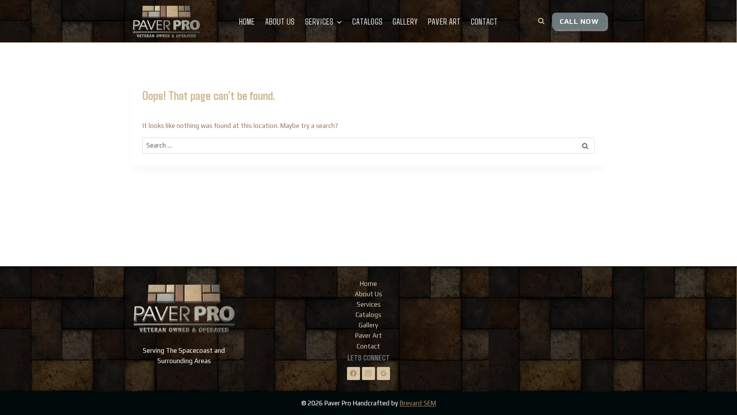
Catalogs (367, 21)
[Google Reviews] (383, 373)
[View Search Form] (541, 21)
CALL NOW (579, 21)
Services (368, 304)
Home (247, 21)
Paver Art (444, 21)
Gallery (405, 21)
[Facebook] (353, 373)
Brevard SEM (418, 403)
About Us (280, 21)
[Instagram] (368, 373)
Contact (484, 21)
